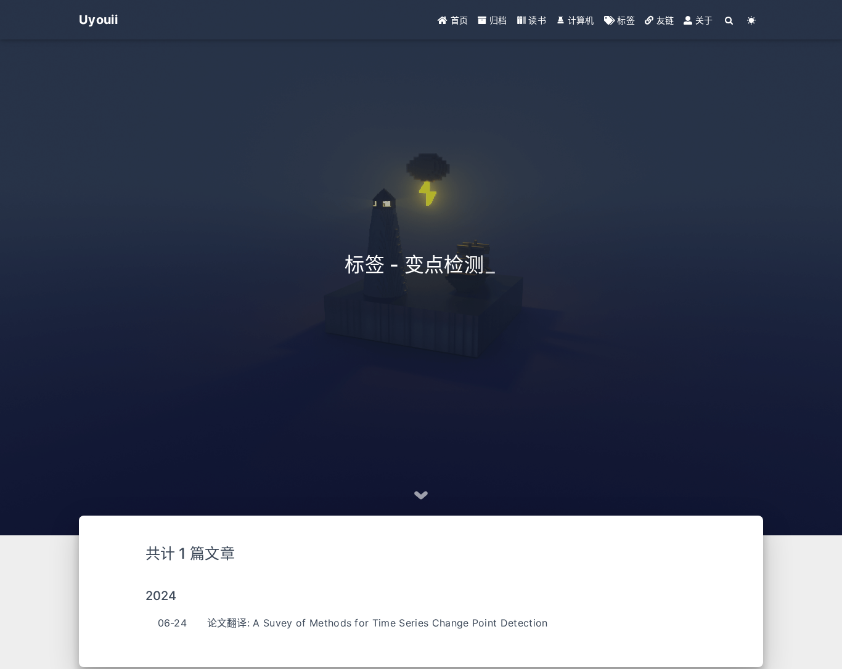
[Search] (729, 20)
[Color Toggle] (751, 20)
